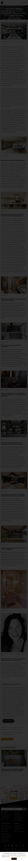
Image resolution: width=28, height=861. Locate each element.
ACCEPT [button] (14, 858)
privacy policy (22, 856)
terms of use (13, 856)
